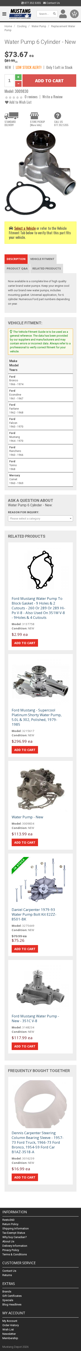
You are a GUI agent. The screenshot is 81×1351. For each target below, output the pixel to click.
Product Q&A (17, 268)
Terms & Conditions (14, 1254)
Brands (6, 1291)
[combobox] (40, 518)
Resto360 (8, 1219)
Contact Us (53, 3)
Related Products (46, 268)
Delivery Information (14, 1245)
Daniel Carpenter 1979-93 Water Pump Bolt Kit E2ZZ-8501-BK (34, 914)
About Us (8, 1241)
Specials (7, 1300)
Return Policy (10, 1224)
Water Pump (39, 26)
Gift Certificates (12, 1295)
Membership (10, 1338)
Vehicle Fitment (42, 259)
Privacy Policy (10, 1250)
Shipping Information (15, 1228)
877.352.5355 (32, 3)
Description (16, 259)
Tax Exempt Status (13, 1232)
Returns (7, 1275)
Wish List (8, 1329)
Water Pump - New (27, 816)
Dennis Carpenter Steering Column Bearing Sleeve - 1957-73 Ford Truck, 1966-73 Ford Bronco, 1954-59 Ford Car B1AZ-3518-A (38, 1142)
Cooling (22, 26)
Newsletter (9, 1333)
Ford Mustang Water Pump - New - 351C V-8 (35, 1018)
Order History (10, 1325)
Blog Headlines (11, 1304)
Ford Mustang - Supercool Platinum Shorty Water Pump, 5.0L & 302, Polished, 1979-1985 (37, 717)
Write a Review (52, 96)
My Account (9, 1320)
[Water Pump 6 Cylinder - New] (40, 172)
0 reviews (31, 96)
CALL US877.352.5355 (61, 123)
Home (8, 26)
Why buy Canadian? (14, 1237)
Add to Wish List (20, 102)
